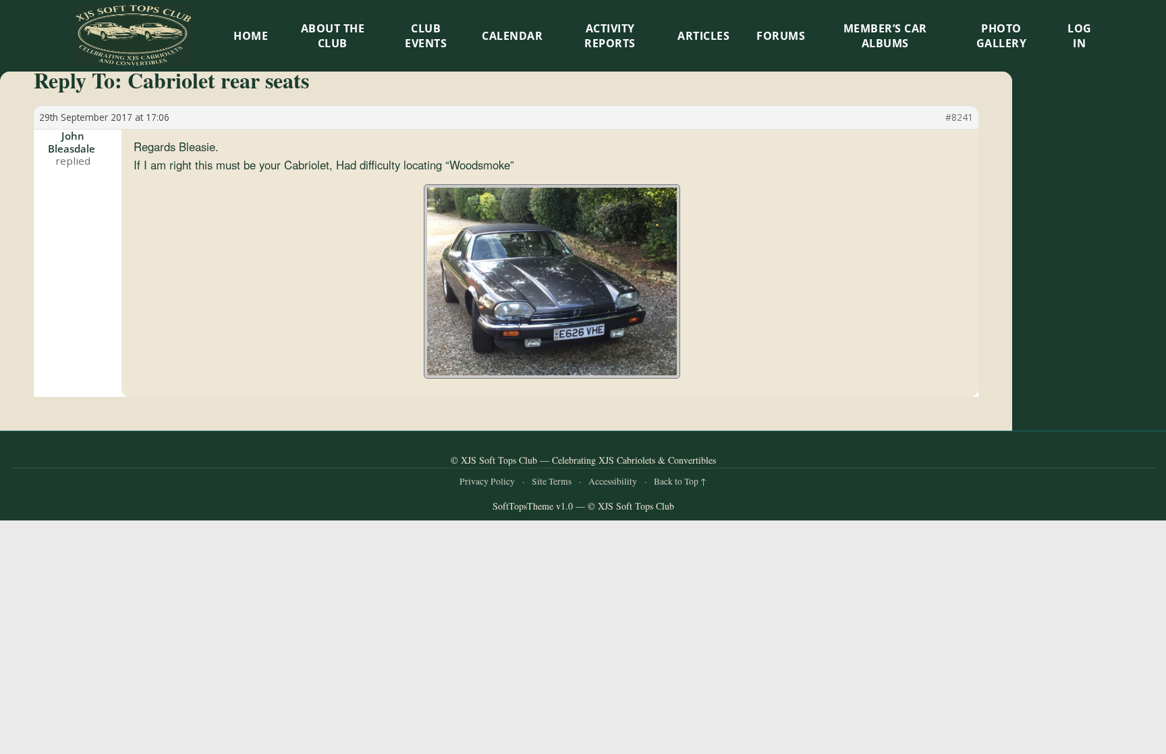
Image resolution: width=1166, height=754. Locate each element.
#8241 (959, 117)
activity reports (610, 36)
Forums (780, 35)
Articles (703, 35)
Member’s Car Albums (885, 36)
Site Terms (552, 481)
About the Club (333, 36)
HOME (250, 35)
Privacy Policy (487, 481)
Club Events (426, 36)
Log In (1079, 36)
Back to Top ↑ (680, 481)
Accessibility (612, 481)
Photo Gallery (1001, 36)
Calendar (512, 35)
